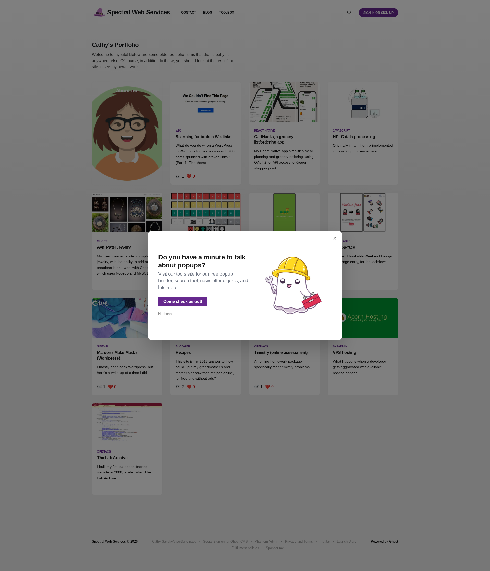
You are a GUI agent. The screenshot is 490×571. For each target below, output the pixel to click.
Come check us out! (182, 301)
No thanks (165, 314)
